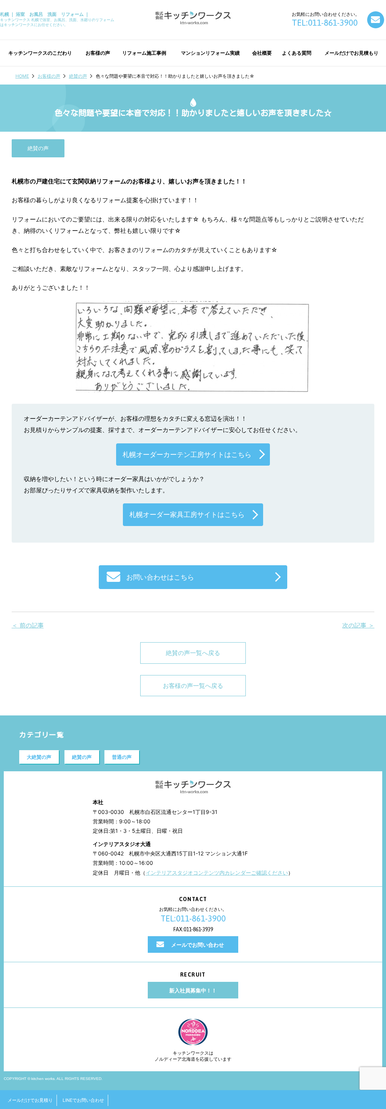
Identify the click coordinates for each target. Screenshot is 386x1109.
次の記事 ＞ (358, 625)
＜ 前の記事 (28, 625)
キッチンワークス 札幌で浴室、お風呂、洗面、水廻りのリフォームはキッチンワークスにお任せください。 (57, 19)
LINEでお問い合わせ (83, 1100)
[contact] (375, 19)
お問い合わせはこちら (160, 577)
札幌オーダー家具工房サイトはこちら (187, 514)
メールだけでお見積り (30, 1100)
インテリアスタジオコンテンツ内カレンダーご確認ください (217, 872)
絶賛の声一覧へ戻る (193, 653)
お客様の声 (49, 76)
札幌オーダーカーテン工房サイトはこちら (187, 454)
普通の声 (122, 757)
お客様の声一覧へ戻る (193, 685)
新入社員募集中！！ (193, 990)
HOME (22, 76)
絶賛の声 (78, 76)
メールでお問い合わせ (197, 944)
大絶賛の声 (39, 757)
